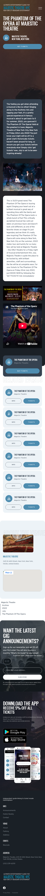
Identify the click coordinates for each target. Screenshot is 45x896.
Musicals (6, 845)
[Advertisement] (22, 71)
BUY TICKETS (22, 371)
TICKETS (31, 401)
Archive (5, 605)
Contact (6, 818)
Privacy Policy (6, 893)
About (5, 828)
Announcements (9, 810)
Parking (6, 831)
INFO (13, 401)
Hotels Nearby (8, 814)
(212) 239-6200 (9, 864)
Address (6, 835)
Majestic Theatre (8, 602)
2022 (4, 608)
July (4, 611)
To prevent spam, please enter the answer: (27, 656)
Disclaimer (15, 893)
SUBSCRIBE (22, 677)
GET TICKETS (22, 46)
